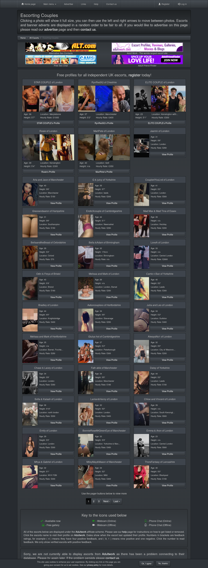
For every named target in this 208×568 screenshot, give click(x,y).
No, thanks (163, 563)
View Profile (167, 154)
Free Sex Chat (61, 65)
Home (23, 37)
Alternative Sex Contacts (61, 53)
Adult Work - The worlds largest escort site (147, 53)
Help (96, 3)
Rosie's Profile (48, 171)
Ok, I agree (146, 563)
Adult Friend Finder (147, 65)
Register (165, 3)
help (124, 531)
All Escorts (34, 37)
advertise (51, 29)
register (135, 74)
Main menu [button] (49, 3)
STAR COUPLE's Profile (48, 123)
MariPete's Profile (104, 171)
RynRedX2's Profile (104, 123)
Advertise (68, 3)
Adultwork (81, 531)
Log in (183, 3)
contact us (88, 29)
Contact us (111, 3)
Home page (30, 3)
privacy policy (93, 564)
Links (83, 3)
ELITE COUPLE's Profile (159, 123)
